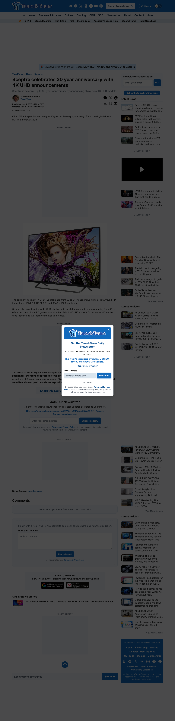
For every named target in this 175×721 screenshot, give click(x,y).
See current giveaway (88, 366)
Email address (70, 370)
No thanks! (87, 382)
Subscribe (104, 375)
